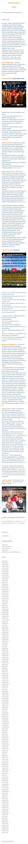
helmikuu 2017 (5, 764)
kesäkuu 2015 (5, 800)
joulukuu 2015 (5, 789)
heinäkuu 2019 (5, 712)
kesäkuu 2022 (5, 650)
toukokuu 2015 (5, 802)
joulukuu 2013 (5, 832)
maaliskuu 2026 (5, 569)
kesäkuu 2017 (5, 757)
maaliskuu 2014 (5, 827)
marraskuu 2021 (5, 662)
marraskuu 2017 (5, 748)
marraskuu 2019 (5, 705)
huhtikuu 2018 (5, 739)
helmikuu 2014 (5, 828)
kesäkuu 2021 (5, 671)
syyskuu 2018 (5, 730)
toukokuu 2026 (5, 566)
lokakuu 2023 (5, 621)
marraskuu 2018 (5, 727)
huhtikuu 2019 (5, 718)
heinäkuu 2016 (5, 777)
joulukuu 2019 (5, 703)
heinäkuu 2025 (5, 584)
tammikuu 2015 (5, 809)
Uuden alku (6, 20)
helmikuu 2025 (5, 593)
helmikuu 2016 (5, 786)
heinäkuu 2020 (5, 691)
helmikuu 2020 (5, 700)
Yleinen (18, 521)
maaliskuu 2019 (5, 719)
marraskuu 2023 (5, 619)
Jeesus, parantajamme (7, 546)
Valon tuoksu (14, 3)
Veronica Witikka (5, 535)
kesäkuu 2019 (5, 714)
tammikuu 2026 (5, 573)
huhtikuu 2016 (5, 782)
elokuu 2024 (4, 603)
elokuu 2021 (4, 668)
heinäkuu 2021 (5, 669)
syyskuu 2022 (5, 644)
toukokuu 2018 (5, 737)
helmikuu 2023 (5, 635)
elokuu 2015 (4, 796)
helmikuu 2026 (5, 571)
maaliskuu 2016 (5, 784)
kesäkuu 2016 (5, 778)
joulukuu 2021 (5, 660)
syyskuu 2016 (5, 773)
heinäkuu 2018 (5, 734)
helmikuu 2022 (5, 657)
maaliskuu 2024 (5, 612)
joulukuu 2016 (5, 768)
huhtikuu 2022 (5, 653)
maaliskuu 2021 (5, 677)
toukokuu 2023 (5, 630)
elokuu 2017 (4, 753)
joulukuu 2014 (5, 811)
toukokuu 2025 (5, 587)
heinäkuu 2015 (5, 798)
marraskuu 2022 (5, 641)
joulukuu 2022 (5, 639)
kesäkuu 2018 (5, 736)
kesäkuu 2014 (5, 821)
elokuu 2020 (4, 689)
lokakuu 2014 (5, 814)
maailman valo (10, 523)
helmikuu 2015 (5, 807)
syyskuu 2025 (5, 580)
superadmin (21, 523)
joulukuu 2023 (5, 618)
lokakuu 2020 (5, 685)
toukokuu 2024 (5, 609)
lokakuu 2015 (5, 793)
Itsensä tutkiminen (6, 548)
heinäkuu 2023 (5, 627)
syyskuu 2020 (5, 687)
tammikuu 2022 (5, 659)
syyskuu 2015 (5, 794)
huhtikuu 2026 (5, 568)
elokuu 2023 (4, 625)
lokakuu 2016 (5, 771)
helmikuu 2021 (5, 678)
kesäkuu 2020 (5, 693)
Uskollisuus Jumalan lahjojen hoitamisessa (11, 552)
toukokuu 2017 (5, 759)
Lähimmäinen (5, 544)
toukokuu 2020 (5, 694)
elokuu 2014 (4, 818)
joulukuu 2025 (5, 575)
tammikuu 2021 (5, 680)
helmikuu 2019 (5, 721)
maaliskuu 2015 (5, 805)
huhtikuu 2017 (5, 761)
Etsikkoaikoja (5, 550)
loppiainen (4, 523)
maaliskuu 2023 (5, 634)
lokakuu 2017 (5, 750)
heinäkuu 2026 (5, 562)
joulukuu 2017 (5, 746)
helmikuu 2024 (5, 614)
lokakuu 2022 (5, 643)
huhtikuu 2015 (5, 803)
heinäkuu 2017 (5, 755)
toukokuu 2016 (5, 780)
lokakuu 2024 (5, 600)
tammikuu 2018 (5, 744)
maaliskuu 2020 (5, 698)
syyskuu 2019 (5, 709)
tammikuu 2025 (5, 594)
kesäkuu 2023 (5, 628)
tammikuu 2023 (5, 637)
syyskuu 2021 (5, 666)
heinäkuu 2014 (5, 819)
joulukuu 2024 (5, 596)
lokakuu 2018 (5, 728)
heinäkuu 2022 (5, 648)
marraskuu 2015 (5, 791)
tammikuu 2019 (5, 723)
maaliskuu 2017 (5, 762)
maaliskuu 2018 (5, 741)
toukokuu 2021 (5, 673)
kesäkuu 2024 (5, 607)
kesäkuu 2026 (5, 564)
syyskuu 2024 (5, 602)
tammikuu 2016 (5, 787)
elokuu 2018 (4, 732)
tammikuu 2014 (5, 830)
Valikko (14, 7)
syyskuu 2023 (5, 623)
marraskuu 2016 (5, 769)
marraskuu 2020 (5, 684)
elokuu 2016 (4, 775)
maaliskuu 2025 (5, 591)
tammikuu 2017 (5, 766)
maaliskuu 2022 (5, 655)
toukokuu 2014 (5, 823)
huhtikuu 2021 (5, 675)
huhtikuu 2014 (5, 825)
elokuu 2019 (4, 711)
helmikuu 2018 (5, 743)
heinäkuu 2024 (5, 605)
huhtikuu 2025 (5, 589)
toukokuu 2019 (5, 716)
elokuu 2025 (4, 582)
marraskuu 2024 (5, 598)
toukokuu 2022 (5, 652)
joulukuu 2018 (5, 725)
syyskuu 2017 (5, 752)
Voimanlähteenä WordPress (7, 841)
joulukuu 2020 (5, 682)
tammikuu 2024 (5, 616)
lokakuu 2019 (5, 707)
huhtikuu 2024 (5, 610)
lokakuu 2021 (5, 664)
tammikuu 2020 (5, 702)
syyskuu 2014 (5, 816)
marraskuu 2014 (5, 812)
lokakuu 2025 (5, 578)
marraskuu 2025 (5, 577)
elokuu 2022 (4, 646)
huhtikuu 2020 (5, 696)
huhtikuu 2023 (5, 632)
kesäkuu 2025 (5, 585)
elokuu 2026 (4, 560)
